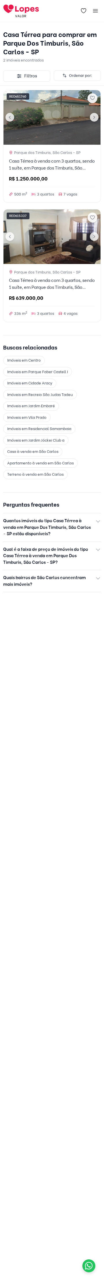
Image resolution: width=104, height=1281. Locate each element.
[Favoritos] (83, 10)
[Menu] (95, 10)
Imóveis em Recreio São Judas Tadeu (40, 394)
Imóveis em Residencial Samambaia (39, 428)
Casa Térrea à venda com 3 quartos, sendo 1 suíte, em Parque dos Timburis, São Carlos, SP (52, 168)
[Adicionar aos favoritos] (92, 98)
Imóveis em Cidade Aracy (29, 383)
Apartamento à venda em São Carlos (40, 463)
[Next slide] (94, 117)
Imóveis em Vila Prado (27, 417)
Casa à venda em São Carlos (32, 451)
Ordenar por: (80, 75)
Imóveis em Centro (24, 360)
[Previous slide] (9, 117)
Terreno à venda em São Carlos (35, 474)
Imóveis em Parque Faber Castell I (37, 371)
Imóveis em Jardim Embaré (31, 406)
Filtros (30, 76)
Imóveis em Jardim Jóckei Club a (35, 440)
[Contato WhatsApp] (88, 1265)
